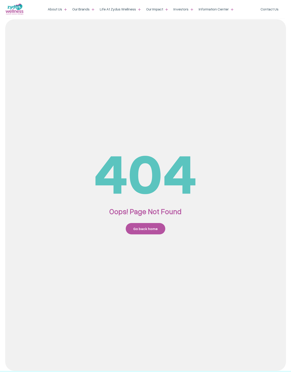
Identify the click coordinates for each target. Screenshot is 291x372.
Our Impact (155, 9)
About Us (55, 9)
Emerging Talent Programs (123, 7)
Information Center (214, 9)
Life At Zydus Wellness (118, 9)
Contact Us (269, 9)
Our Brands (81, 9)
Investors (181, 9)
